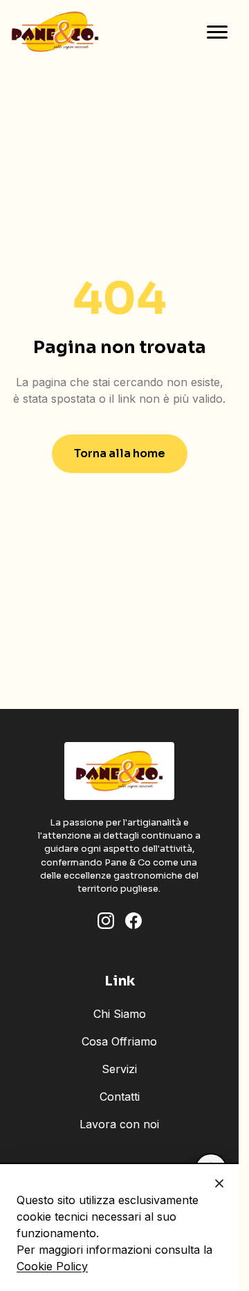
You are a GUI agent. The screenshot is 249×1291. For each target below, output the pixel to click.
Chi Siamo (119, 1014)
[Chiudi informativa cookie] (219, 1183)
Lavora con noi (119, 1124)
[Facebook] (133, 920)
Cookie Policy (52, 1266)
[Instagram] (106, 920)
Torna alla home (119, 453)
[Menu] (217, 31)
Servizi (119, 1069)
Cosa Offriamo (119, 1041)
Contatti (120, 1096)
